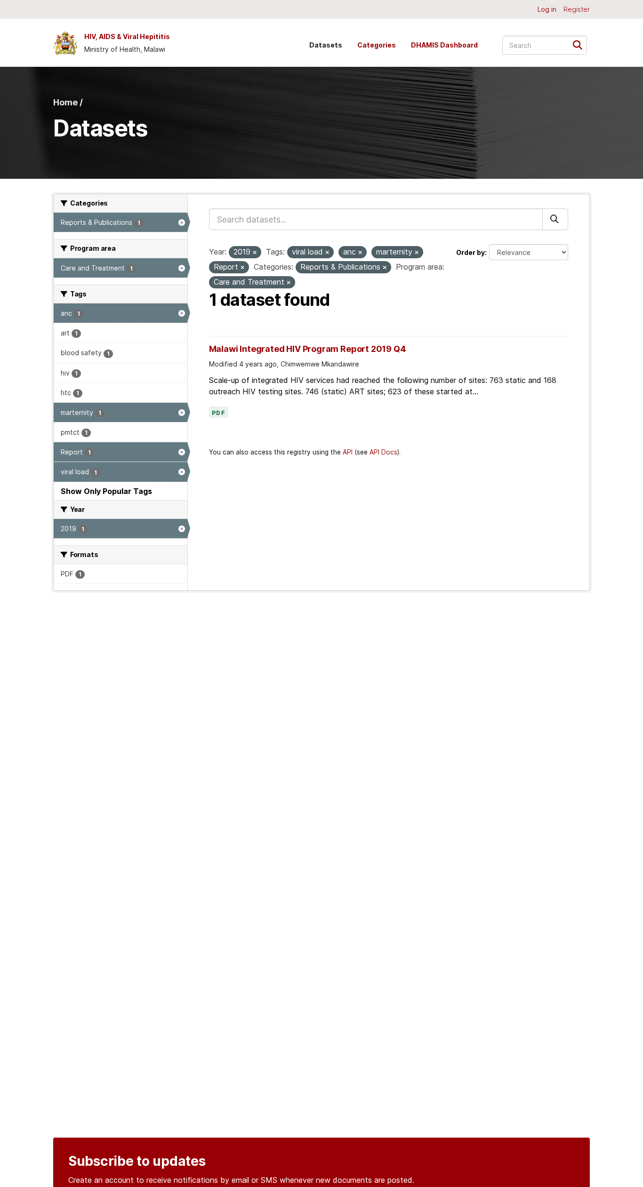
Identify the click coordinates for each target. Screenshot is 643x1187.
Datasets (325, 45)
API (348, 452)
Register (576, 9)
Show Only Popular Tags (106, 491)
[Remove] (255, 252)
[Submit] (581, 44)
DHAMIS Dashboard (444, 45)
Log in (547, 9)
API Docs (383, 452)
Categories (376, 45)
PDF (219, 413)
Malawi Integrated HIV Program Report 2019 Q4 (307, 349)
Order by (470, 252)
